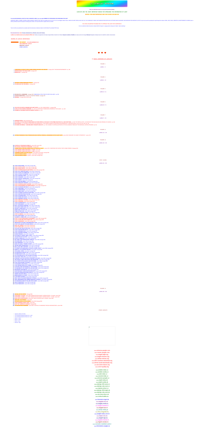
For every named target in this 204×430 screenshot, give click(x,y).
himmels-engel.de (102, 399)
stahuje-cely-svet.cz (102, 386)
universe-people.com (102, 350)
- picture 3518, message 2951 (27, 236)
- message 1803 (25, 84)
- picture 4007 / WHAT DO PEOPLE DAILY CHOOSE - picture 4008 (34, 298)
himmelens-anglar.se (102, 426)
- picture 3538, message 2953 (30, 239)
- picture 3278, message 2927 (26, 202)
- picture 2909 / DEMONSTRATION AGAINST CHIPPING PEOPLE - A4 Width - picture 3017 (37, 296)
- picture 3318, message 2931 (26, 208)
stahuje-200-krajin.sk (102, 390)
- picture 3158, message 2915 (30, 185)
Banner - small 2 (18, 319)
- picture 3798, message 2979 (26, 276)
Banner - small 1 (18, 318)
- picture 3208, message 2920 (30, 192)
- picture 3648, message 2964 (31, 255)
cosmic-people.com (102, 352)
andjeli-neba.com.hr (102, 414)
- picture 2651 (27, 151)
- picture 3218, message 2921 (28, 194)
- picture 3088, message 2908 (26, 175)
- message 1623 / (37, 94)
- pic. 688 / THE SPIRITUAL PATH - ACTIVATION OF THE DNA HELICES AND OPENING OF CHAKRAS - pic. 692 (65, 122)
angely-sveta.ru (102, 403)
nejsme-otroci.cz (102, 388)
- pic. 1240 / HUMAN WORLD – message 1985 (35, 107)
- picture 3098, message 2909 (25, 177)
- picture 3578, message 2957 (27, 245)
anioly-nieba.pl (102, 409)
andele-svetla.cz (102, 372)
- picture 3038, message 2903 (26, 168)
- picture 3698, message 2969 (28, 262)
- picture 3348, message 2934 (27, 212)
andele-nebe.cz (102, 370)
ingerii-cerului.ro (102, 422)
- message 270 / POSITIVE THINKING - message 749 (30, 95)
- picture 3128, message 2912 (26, 181)
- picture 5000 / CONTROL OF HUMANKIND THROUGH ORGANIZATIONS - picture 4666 (38, 305)
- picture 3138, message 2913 (27, 182)
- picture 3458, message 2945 (28, 228)
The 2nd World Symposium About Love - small (23, 315)
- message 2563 (27, 146)
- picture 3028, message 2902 (25, 167)
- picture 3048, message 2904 (29, 169)
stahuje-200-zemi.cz (102, 384)
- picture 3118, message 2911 (24, 179)
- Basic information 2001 (23, 120)
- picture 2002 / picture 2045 (28, 145)
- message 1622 (27, 82)
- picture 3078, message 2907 (27, 174)
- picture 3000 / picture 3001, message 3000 (32, 152)
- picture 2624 (25, 302)
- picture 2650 (27, 149)
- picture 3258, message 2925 (27, 199)
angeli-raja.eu (102, 418)
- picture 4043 (23, 299)
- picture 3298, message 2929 (27, 205)
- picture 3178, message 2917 (25, 188)
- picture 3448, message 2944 (25, 226)
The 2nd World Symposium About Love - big (23, 316)
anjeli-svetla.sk (102, 382)
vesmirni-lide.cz (102, 376)
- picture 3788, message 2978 (27, 275)
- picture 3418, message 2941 (32, 222)
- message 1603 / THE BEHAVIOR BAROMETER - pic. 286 (42, 69)
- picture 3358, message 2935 (25, 214)
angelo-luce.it (102, 407)
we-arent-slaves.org (102, 364)
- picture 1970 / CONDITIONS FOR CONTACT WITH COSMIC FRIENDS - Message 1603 (46, 148)
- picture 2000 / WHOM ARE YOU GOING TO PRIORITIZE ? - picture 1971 (53, 135)
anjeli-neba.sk (102, 380)
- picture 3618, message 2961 (25, 251)
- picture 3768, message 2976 (29, 272)
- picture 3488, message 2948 (27, 232)
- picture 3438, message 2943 (25, 225)
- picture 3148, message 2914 (29, 184)
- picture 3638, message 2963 (25, 253)
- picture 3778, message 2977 (27, 273)
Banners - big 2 (18, 322)
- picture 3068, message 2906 (27, 172)
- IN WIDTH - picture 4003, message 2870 (28, 155)
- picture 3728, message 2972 (32, 266)
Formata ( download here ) (27, 32)
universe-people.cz (102, 378)
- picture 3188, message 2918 (26, 189)
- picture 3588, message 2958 (27, 246)
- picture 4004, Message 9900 (28, 301)
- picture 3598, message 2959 (34, 248)
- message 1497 (26, 70)
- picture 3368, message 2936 (25, 215)
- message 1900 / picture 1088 (23, 97)
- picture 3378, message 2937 (26, 216)
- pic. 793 (28, 110)
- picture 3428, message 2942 (30, 224)
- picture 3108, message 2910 (27, 178)
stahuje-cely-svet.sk (102, 392)
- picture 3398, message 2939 (29, 219)
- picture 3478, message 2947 (26, 231)
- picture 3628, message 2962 (27, 252)
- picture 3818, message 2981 (33, 279)
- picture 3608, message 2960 (28, 249)
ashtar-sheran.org (102, 358)
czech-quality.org (102, 367)
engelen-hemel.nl (102, 420)
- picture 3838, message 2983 (25, 282)
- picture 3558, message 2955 (24, 242)
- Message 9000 (23, 294)
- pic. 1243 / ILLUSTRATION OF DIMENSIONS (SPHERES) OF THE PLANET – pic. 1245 (40, 108)
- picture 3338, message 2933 (25, 211)
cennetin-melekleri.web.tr (102, 424)
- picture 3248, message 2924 (27, 198)
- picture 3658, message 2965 (26, 256)
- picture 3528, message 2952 (25, 238)
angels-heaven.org (102, 356)
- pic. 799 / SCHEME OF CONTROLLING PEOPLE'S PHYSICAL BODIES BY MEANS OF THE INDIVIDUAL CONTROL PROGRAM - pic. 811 (56, 124)
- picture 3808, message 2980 (31, 278)
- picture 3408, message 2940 (25, 221)
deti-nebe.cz (102, 374)
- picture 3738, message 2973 (32, 268)
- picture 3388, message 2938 (30, 218)
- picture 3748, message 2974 (27, 269)
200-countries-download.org (102, 360)
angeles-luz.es (102, 401)
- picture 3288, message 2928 (25, 204)
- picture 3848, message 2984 (25, 283)
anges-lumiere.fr (102, 405)
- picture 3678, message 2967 (32, 259)
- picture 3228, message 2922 (26, 195)
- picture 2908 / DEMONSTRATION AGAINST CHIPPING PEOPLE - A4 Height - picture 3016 (37, 295)
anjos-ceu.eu (102, 416)
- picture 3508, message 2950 (29, 235)
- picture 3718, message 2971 (29, 265)
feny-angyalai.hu (102, 412)
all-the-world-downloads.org (102, 362)
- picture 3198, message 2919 (25, 191)
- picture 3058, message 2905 (27, 171)
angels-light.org (102, 354)
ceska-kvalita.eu (102, 396)
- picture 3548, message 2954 (24, 241)
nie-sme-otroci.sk (102, 394)
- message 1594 (21, 72)
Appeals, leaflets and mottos (20, 313)
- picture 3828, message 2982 (32, 280)
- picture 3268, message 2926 (25, 201)
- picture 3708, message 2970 (27, 263)
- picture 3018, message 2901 (25, 165)
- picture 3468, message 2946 (27, 229)
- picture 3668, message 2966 (33, 258)
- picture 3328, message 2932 (27, 209)
